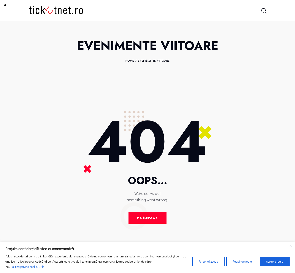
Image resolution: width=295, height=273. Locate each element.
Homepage (147, 218)
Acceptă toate (274, 261)
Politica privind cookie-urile (27, 267)
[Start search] (263, 11)
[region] (147, 257)
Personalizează (208, 261)
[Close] (290, 245)
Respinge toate (242, 261)
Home (129, 61)
